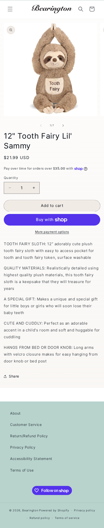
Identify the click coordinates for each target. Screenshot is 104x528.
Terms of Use (22, 470)
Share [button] (14, 376)
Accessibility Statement (31, 458)
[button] (10, 9)
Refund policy (40, 518)
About (15, 413)
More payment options (52, 232)
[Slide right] (63, 125)
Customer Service (26, 424)
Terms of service (67, 518)
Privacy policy (84, 510)
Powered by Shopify (54, 510)
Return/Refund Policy (29, 436)
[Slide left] (40, 125)
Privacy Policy (22, 447)
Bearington (30, 510)
